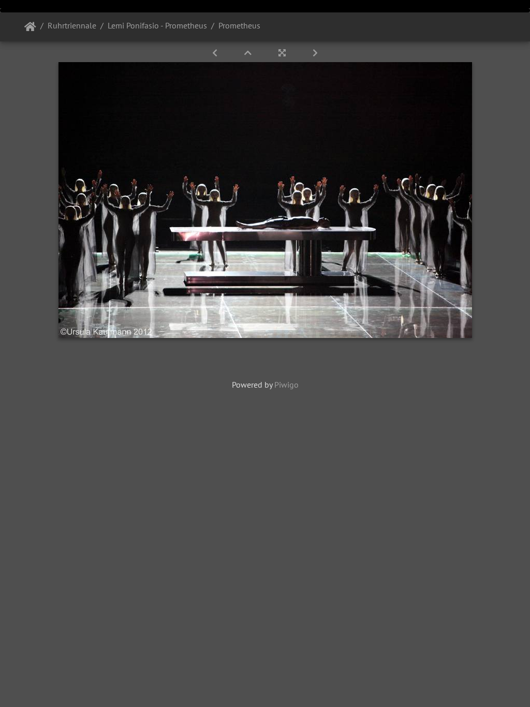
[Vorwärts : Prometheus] (315, 53)
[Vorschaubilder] (249, 53)
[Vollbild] (283, 53)
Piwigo (286, 384)
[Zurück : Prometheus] (216, 53)
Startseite (30, 27)
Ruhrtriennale (72, 25)
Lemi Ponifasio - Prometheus (157, 25)
